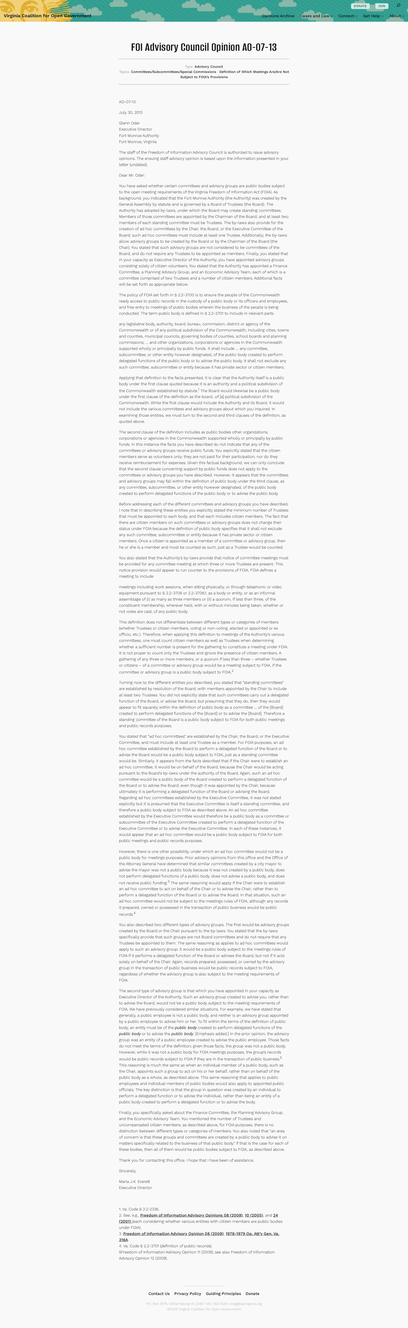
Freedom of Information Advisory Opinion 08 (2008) (173, 1233)
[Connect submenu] (356, 16)
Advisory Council (209, 66)
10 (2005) (254, 1215)
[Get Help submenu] (382, 16)
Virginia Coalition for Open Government (47, 15)
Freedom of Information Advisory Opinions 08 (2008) (191, 1215)
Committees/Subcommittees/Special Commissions (173, 72)
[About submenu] (403, 16)
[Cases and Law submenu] (331, 16)
